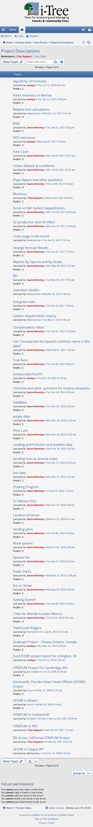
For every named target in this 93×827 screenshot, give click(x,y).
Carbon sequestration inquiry (34, 316)
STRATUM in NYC (25, 726)
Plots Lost (20, 430)
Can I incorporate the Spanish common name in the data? (51, 343)
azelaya (31, 85)
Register (34, 36)
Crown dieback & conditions (34, 165)
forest (30, 690)
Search (7, 36)
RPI (15, 276)
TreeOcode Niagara (27, 628)
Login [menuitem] (84, 30)
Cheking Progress (26, 487)
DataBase (20, 402)
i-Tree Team (39, 56)
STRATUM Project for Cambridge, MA (40, 667)
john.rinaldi (32, 671)
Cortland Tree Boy (36, 718)
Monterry (20, 194)
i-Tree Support (24, 56)
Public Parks (22, 571)
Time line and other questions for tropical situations (51, 388)
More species (23, 543)
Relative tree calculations (31, 109)
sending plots (23, 529)
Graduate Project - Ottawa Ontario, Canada (45, 642)
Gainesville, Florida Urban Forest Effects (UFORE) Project (49, 684)
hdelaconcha (33, 113)
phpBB (35, 815)
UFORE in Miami (25, 700)
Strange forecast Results (30, 247)
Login (20, 36)
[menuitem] (89, 42)
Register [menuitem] (90, 30)
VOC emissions (24, 137)
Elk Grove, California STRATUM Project (41, 737)
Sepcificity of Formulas (30, 81)
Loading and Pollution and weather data (42, 444)
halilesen (54, 819)
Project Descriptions (20, 51)
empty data (21, 416)
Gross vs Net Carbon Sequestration (39, 208)
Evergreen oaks (24, 301)
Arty (45, 819)
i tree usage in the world (31, 236)
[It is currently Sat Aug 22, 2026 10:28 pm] (83, 42)
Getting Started (24, 599)
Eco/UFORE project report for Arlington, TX (45, 656)
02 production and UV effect (34, 222)
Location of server (26, 515)
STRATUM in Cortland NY (31, 714)
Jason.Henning (35, 127)
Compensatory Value (28, 327)
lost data (19, 473)
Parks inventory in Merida (32, 95)
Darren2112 (33, 632)
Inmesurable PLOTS (27, 374)
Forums (23, 30)
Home (12, 29)
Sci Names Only (24, 501)
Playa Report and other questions (38, 180)
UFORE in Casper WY (28, 749)
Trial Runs (20, 360)
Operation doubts (26, 290)
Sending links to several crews (35, 458)
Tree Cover (21, 151)
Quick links (4, 30)
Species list (21, 557)
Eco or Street (22, 585)
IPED (16, 123)
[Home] (46, 13)
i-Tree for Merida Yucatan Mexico (37, 613)
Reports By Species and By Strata (37, 262)
